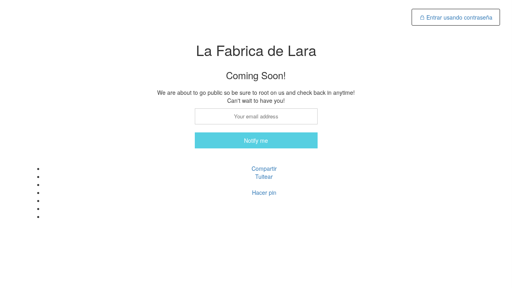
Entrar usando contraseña (458, 17)
